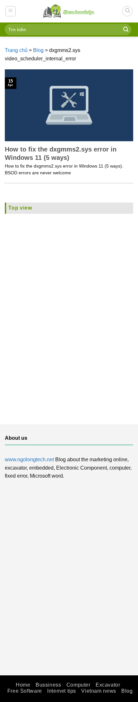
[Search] (127, 11)
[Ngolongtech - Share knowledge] (69, 11)
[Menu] (10, 11)
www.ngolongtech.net (29, 459)
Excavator (108, 685)
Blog (38, 50)
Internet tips (61, 691)
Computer (78, 685)
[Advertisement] (69, 310)
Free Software (24, 691)
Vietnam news (98, 691)
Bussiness (48, 685)
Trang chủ (16, 50)
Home (23, 685)
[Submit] (125, 29)
